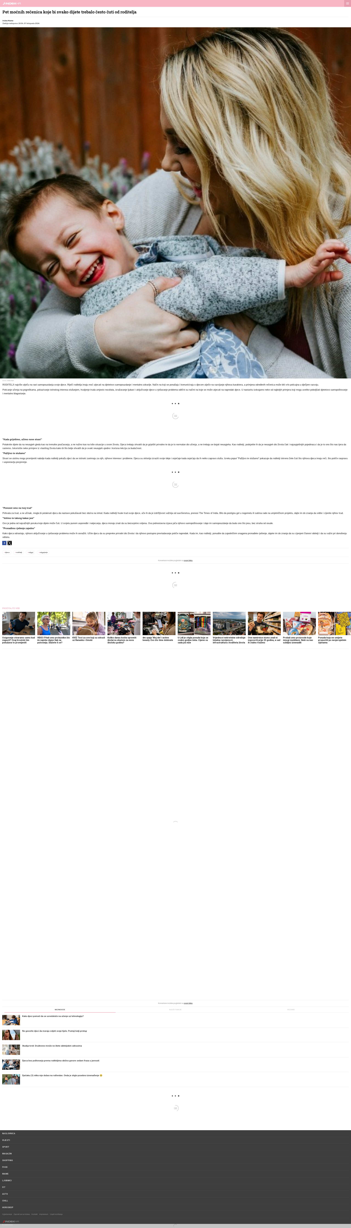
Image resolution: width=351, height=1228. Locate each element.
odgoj (30, 552)
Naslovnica (8, 1133)
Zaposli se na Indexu (22, 1214)
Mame (5, 1174)
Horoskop (7, 1207)
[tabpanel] (175, 1051)
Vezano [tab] (291, 1010)
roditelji (18, 552)
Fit (3, 1187)
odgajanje (43, 552)
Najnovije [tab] (60, 1010)
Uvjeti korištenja (56, 1214)
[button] (347, 3)
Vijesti (6, 1140)
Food (5, 1167)
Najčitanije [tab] (175, 1010)
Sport (5, 1147)
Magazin (7, 1154)
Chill (5, 1201)
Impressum (43, 1214)
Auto (5, 1194)
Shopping (7, 1160)
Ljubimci (7, 1180)
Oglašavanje (7, 1214)
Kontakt (35, 1214)
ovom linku (188, 560)
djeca (6, 552)
